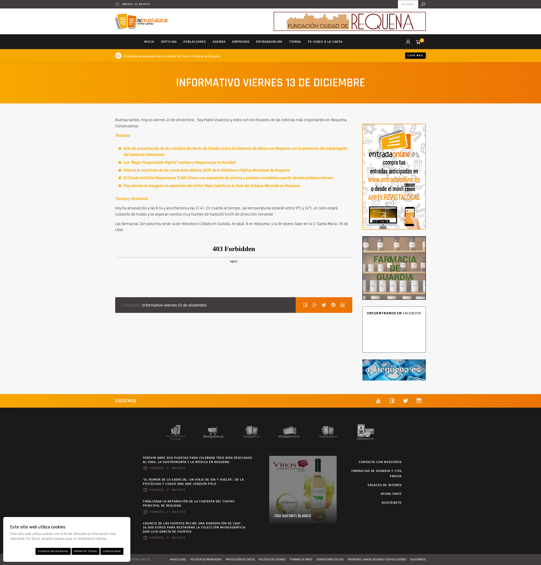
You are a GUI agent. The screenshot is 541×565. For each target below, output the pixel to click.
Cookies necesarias (53, 551)
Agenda (219, 42)
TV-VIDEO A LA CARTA (325, 42)
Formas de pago (301, 559)
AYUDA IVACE (391, 494)
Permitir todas (85, 551)
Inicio (149, 42)
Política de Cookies (272, 559)
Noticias (169, 42)
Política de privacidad (206, 559)
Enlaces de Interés (385, 485)
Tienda (295, 42)
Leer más (415, 55)
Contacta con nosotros (380, 462)
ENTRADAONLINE (269, 42)
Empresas (240, 42)
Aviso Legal (178, 559)
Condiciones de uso (330, 559)
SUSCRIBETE (392, 503)
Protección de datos (240, 559)
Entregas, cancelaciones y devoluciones (377, 559)
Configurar (112, 551)
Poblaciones (194, 42)
